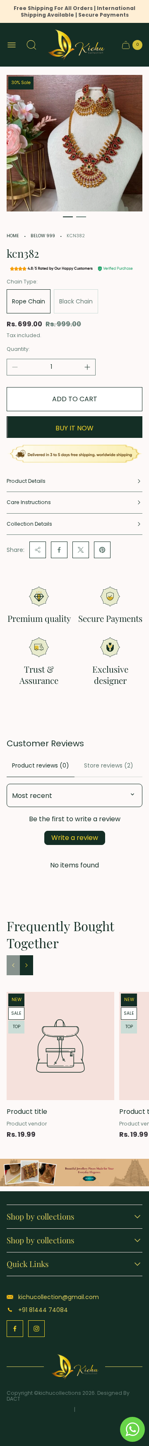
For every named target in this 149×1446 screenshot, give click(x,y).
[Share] (37, 550)
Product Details (26, 480)
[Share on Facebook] (59, 550)
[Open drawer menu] (11, 45)
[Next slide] (26, 965)
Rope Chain (28, 301)
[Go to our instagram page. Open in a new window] (36, 1328)
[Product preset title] (60, 1046)
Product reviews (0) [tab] (40, 765)
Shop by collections (40, 1217)
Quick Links (28, 1264)
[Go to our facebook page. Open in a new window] (15, 1328)
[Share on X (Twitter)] (80, 550)
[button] (68, 216)
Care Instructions (29, 502)
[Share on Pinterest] (102, 550)
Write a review (74, 837)
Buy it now (74, 428)
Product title (27, 1111)
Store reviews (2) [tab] (108, 765)
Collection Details (29, 523)
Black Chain (76, 301)
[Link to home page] (74, 1367)
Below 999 (43, 236)
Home (13, 236)
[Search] (31, 45)
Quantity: (18, 349)
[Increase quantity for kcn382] (87, 367)
